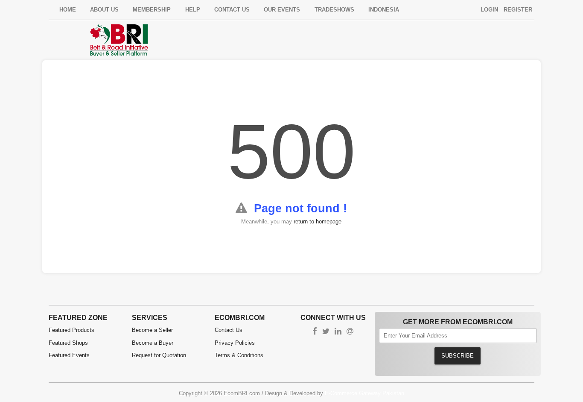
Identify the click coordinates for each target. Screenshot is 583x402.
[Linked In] (338, 332)
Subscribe (457, 355)
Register (518, 9)
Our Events (282, 9)
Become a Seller (152, 330)
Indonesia (383, 9)
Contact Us (232, 9)
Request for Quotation (159, 355)
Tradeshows (334, 9)
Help (192, 9)
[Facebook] (314, 332)
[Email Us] (350, 332)
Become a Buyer (152, 343)
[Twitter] (325, 332)
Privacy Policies (235, 343)
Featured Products (71, 330)
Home (67, 9)
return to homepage (317, 221)
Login (489, 9)
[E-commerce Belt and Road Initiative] (119, 40)
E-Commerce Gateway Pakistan (364, 393)
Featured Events (69, 355)
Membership (152, 9)
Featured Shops (68, 343)
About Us (104, 9)
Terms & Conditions (239, 355)
